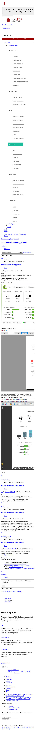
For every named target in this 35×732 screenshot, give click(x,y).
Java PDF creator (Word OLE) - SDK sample (18, 699)
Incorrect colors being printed (14, 242)
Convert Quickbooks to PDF (13, 700)
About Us (8, 677)
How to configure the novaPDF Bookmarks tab (18, 697)
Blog (7, 691)
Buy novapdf (15, 239)
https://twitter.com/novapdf (16, 567)
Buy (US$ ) (8, 15)
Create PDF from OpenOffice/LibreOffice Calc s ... (19, 694)
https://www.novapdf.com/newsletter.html (15, 564)
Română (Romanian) (14, 708)
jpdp (2, 258)
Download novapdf (6, 239)
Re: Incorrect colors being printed (12, 486)
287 (9, 537)
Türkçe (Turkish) (13, 709)
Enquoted (16, 673)
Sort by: (16, 581)
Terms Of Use (15, 727)
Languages (9, 682)
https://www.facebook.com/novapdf (20, 565)
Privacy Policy (24, 727)
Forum (7, 690)
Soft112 (23, 671)
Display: (4, 581)
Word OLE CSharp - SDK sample (15, 696)
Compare (8, 688)
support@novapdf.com (7, 555)
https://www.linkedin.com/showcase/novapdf (22, 568)
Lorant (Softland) (5, 479)
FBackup (16, 670)
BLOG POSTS (5, 637)
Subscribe (6, 719)
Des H (2, 506)
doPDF (10, 671)
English (11, 706)
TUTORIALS (4, 649)
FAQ (2, 625)
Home (7, 676)
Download (8, 685)
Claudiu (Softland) (6, 536)
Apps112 (28, 671)
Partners (8, 681)
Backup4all (11, 670)
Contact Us (9, 679)
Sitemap (31, 727)
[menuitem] (12, 45)
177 (9, 481)
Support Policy (6, 727)
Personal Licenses (10, 687)
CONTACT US (5, 663)
